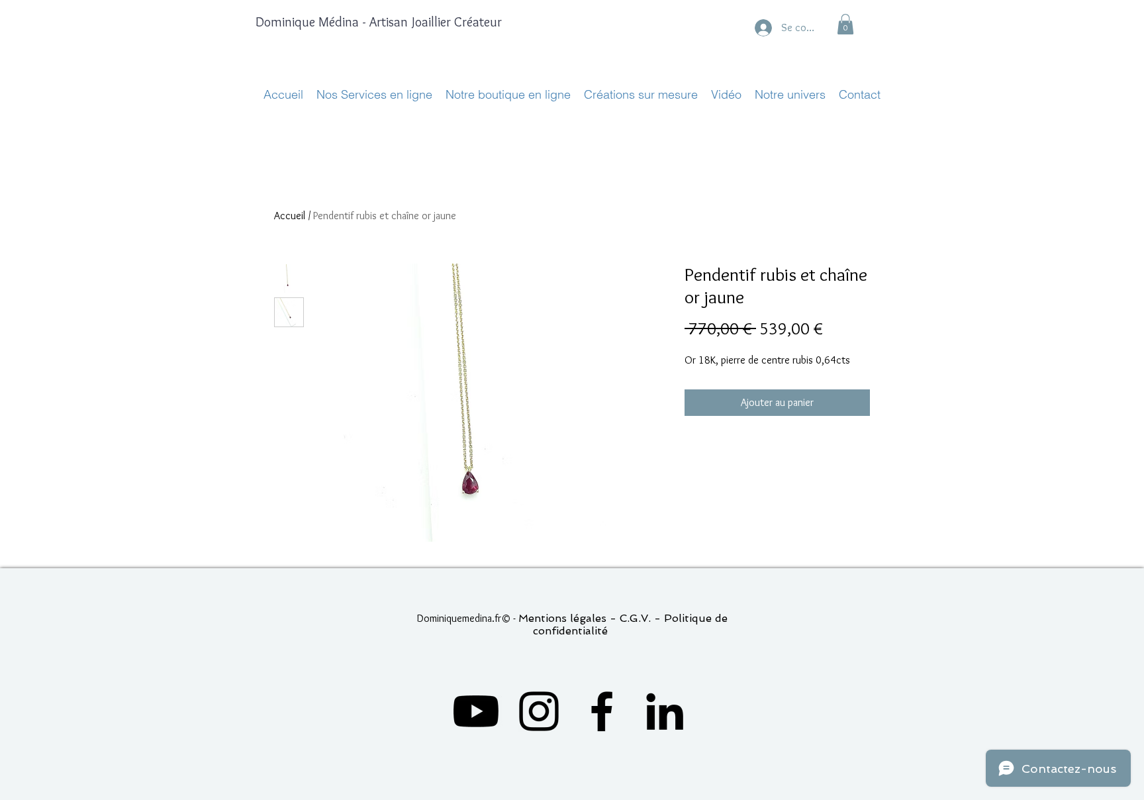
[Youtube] (476, 711)
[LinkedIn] (664, 711)
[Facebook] (601, 711)
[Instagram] (538, 711)
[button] (845, 24)
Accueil (289, 215)
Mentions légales (562, 618)
